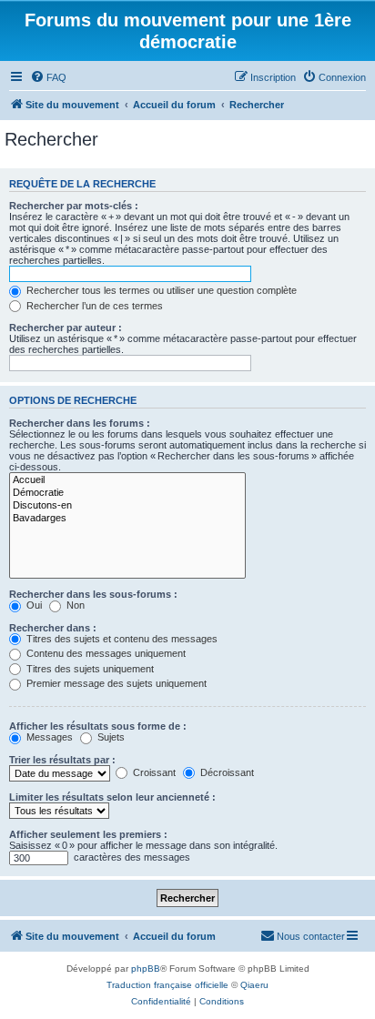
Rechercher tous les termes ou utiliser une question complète (160, 290)
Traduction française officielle (167, 985)
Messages (48, 736)
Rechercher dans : (52, 627)
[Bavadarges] (127, 518)
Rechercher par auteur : (65, 327)
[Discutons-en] (127, 505)
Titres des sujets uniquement (89, 668)
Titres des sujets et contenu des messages (121, 638)
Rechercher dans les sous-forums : (93, 594)
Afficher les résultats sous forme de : (98, 726)
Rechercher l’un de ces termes (93, 305)
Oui (33, 605)
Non (74, 605)
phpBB (145, 969)
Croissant (153, 772)
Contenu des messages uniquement (105, 653)
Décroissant (226, 772)
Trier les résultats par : (62, 759)
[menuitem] (48, 77)
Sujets (110, 736)
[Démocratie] (127, 493)
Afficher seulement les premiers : (88, 834)
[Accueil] (127, 480)
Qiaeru (254, 985)
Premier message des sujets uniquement (115, 683)
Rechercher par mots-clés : (73, 205)
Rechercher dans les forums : (79, 423)
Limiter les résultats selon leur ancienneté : (112, 797)
